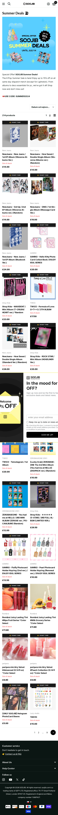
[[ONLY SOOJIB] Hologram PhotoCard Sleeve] (15, 697)
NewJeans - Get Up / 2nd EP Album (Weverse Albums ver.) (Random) (14, 210)
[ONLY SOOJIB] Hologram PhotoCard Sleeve (14, 715)
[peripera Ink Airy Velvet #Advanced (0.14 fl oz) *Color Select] (15, 647)
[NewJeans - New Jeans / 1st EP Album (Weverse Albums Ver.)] (15, 134)
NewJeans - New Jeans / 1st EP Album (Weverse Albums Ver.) (15, 157)
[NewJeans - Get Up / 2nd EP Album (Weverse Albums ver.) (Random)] (15, 186)
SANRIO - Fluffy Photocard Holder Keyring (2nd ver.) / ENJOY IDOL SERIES (15, 570)
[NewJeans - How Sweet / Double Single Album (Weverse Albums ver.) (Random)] (43, 134)
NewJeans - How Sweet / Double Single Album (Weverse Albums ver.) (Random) (43, 158)
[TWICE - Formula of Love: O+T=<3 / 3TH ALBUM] (43, 286)
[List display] (54, 115)
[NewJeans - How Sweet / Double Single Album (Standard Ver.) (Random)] (15, 336)
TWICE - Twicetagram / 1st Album (15, 463)
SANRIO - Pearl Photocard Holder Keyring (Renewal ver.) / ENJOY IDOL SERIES (42, 570)
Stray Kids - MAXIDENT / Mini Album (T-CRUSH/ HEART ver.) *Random (14, 309)
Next (53, 732)
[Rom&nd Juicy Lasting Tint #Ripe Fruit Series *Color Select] (15, 597)
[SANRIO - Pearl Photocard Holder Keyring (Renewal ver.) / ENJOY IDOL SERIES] (43, 547)
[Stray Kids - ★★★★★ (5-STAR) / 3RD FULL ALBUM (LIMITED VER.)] (43, 494)
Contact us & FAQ (13, 754)
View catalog (3, 4)
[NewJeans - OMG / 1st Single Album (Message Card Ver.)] (43, 186)
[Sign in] (48, 4)
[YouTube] (10, 780)
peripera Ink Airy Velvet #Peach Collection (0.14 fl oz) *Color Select (42, 670)
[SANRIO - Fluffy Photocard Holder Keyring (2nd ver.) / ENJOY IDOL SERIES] (15, 547)
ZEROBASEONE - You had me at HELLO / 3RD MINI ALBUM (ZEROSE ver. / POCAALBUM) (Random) (15, 519)
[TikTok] (24, 779)
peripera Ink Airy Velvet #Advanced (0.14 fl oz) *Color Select (13, 670)
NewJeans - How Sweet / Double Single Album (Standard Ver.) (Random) (14, 359)
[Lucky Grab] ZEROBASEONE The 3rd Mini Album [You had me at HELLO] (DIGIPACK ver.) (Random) (42, 466)
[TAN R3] (43, 697)
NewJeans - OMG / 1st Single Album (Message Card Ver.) (43, 210)
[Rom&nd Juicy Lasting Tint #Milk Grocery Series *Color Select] (43, 597)
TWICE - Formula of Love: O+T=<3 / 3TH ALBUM (42, 308)
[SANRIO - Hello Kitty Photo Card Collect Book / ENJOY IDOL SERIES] (43, 236)
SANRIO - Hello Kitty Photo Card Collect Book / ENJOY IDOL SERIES (43, 259)
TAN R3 (33, 717)
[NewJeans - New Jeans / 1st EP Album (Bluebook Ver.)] (15, 236)
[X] (17, 780)
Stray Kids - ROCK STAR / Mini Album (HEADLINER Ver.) (42, 359)
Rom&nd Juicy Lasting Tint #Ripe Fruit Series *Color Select (15, 620)
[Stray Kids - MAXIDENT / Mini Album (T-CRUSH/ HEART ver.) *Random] (15, 286)
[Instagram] (3, 779)
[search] (9, 4)
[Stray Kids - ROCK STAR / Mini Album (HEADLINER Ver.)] (43, 336)
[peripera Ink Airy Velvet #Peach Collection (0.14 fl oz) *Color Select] (43, 647)
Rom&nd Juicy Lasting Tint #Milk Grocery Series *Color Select (43, 620)
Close (29, 762)
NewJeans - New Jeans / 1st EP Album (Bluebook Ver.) (13, 259)
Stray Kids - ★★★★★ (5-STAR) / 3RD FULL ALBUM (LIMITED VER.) (42, 517)
